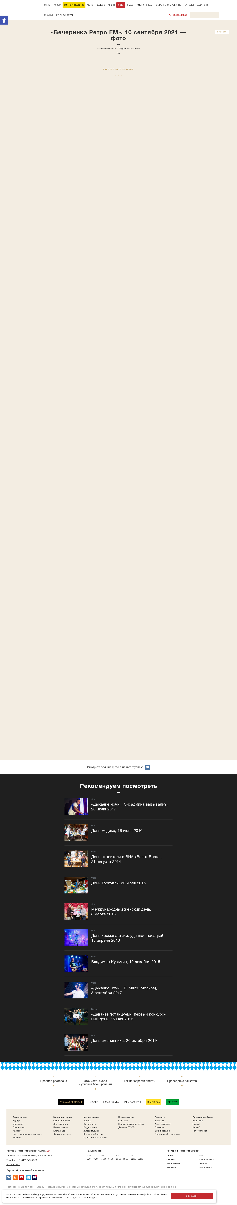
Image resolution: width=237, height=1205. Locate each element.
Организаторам (64, 15)
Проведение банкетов (182, 1081)
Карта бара (59, 1130)
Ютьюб (196, 1127)
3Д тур (16, 1120)
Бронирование (162, 1130)
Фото (120, 5)
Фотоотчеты (90, 1124)
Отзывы (48, 15)
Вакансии (202, 5)
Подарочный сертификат (168, 1134)
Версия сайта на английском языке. (25, 1170)
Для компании (60, 1124)
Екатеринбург (174, 1163)
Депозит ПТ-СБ (126, 1127)
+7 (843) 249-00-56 (27, 1160)
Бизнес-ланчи (60, 1127)
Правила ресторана (53, 1081)
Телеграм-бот (200, 1130)
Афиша (57, 5)
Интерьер (18, 1124)
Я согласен (191, 1196)
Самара (171, 1159)
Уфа (201, 1155)
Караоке (93, 1102)
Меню (90, 5)
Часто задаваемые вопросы (27, 1134)
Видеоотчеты (90, 1127)
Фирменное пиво (62, 1134)
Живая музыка (111, 1102)
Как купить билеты (93, 1134)
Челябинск (173, 1167)
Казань (170, 1155)
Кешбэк (101, 5)
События (123, 1120)
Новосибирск (206, 1159)
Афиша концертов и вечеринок (159, 1186)
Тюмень (203, 1163)
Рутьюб (196, 1124)
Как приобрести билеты (140, 1081)
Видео (130, 5)
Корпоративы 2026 (74, 5)
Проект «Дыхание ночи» (131, 1124)
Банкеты (189, 5)
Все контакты (13, 1164)
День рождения (163, 1124)
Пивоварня (19, 1127)
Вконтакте (198, 1120)
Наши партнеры (132, 1102)
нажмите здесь (89, 1197)
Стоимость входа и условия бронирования (95, 1083)
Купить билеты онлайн (95, 1137)
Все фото (222, 32)
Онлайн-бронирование (168, 5)
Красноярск (205, 1167)
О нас (47, 5)
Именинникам (144, 5)
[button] (4, 20)
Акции (111, 5)
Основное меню (61, 1120)
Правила (159, 1127)
